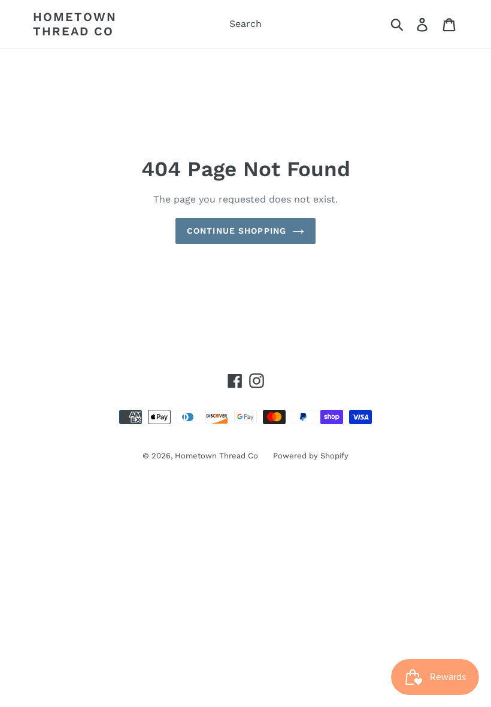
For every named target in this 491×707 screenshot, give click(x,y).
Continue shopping (236, 230)
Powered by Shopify (310, 455)
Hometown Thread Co (75, 24)
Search (245, 23)
